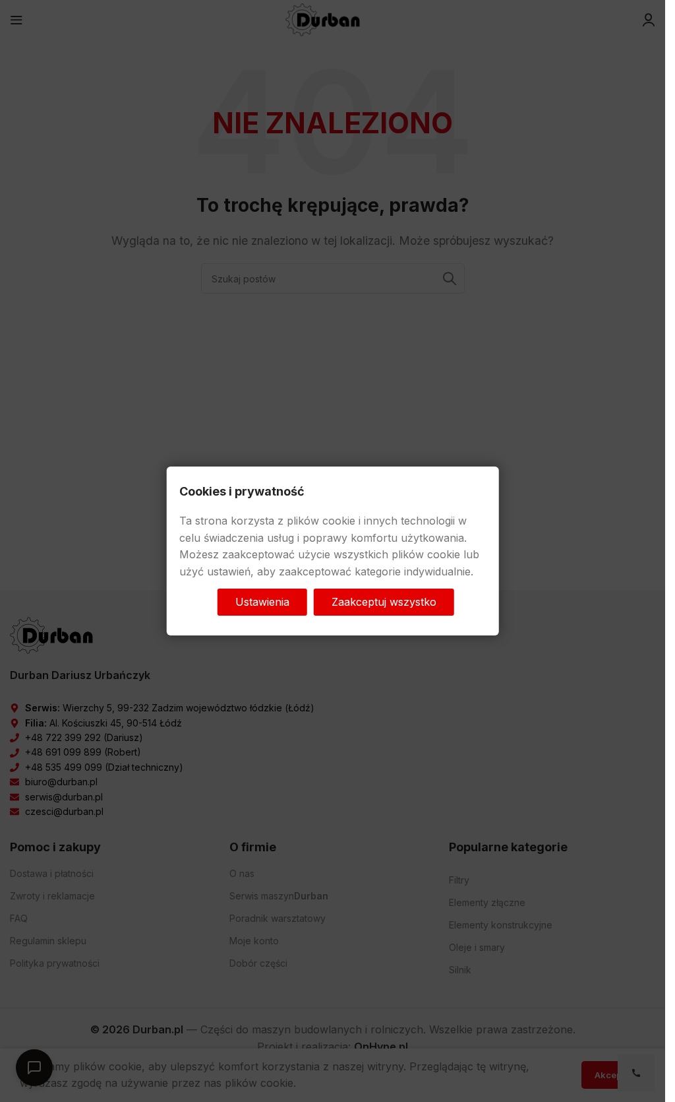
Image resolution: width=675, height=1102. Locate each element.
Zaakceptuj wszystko (384, 601)
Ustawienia (262, 601)
